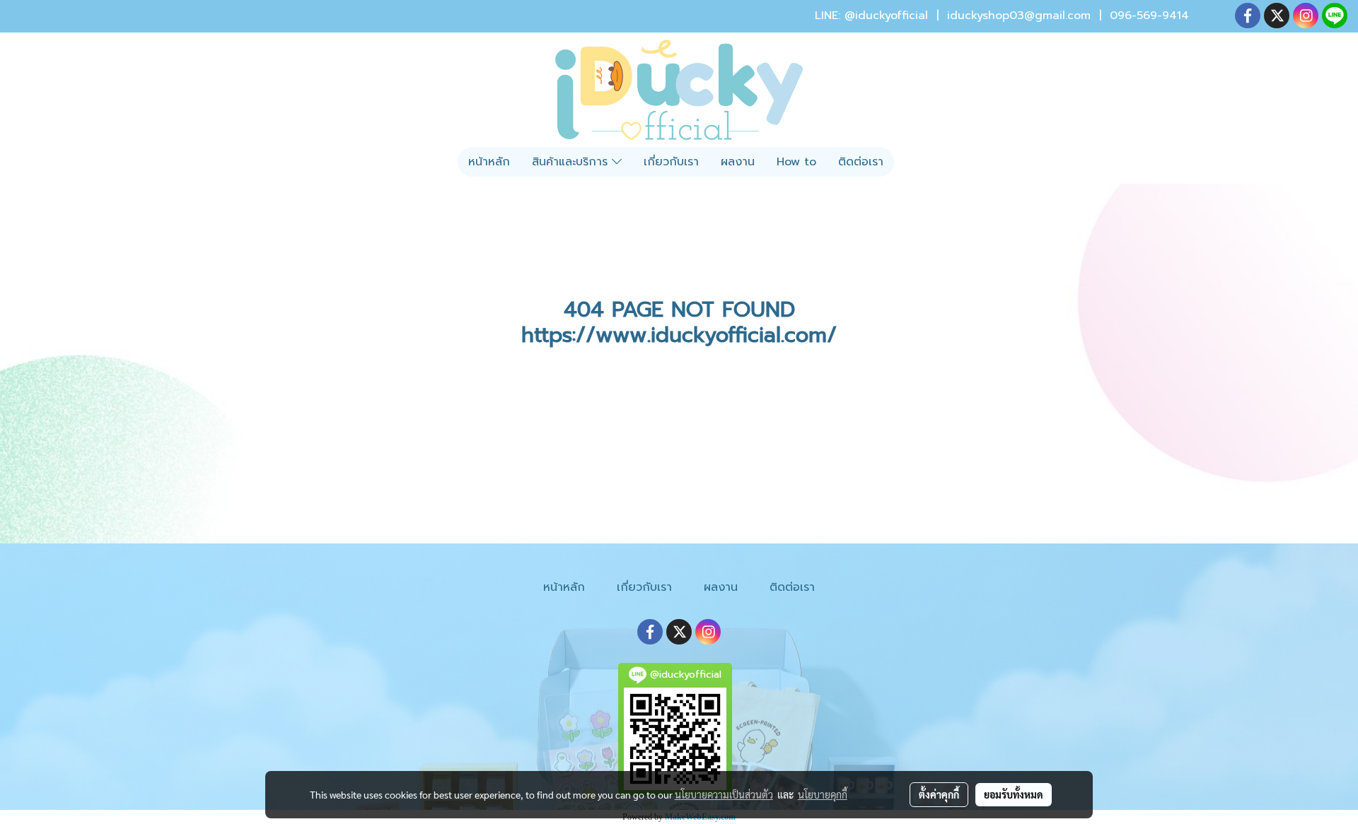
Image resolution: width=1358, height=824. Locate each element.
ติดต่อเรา (860, 161)
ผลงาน (738, 161)
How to (796, 161)
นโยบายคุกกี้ (822, 794)
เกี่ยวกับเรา (671, 161)
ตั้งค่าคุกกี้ (939, 794)
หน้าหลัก (489, 161)
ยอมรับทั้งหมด (1013, 794)
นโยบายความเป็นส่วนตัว (724, 794)
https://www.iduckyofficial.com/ (679, 335)
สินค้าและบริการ (572, 161)
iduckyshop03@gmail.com (1019, 15)
